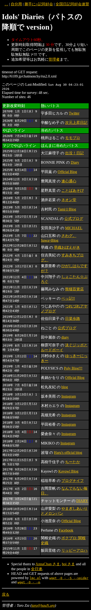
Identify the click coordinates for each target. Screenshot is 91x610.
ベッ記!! (68, 298)
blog (64, 387)
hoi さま (68, 564)
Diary (75, 162)
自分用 (16, 4)
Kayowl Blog (68, 471)
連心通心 (68, 181)
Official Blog (67, 172)
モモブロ (72, 138)
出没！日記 (74, 153)
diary (65, 337)
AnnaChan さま (47, 564)
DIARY (82, 501)
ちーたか (72, 462)
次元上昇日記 (76, 123)
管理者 (54, 59)
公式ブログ (73, 219)
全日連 (36, 569)
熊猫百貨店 (74, 289)
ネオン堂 (68, 200)
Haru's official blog (68, 453)
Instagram (68, 396)
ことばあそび (72, 190)
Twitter (74, 113)
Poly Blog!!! (73, 368)
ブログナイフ (72, 481)
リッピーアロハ (74, 550)
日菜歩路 (72, 319)
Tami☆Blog (67, 209)
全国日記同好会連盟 (72, 4)
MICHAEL (73, 228)
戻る (5, 594)
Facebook (66, 530)
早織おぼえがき (67, 247)
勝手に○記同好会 (38, 4)
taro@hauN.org (43, 605)
